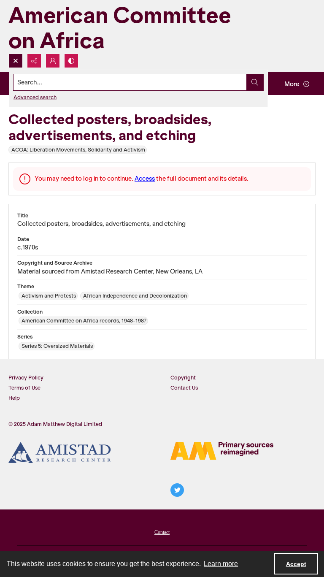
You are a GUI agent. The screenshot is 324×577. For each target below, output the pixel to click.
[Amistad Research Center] (59, 452)
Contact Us (184, 388)
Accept (296, 564)
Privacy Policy (25, 377)
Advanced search (35, 97)
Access (145, 178)
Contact (162, 532)
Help (14, 398)
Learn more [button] (221, 563)
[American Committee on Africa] (135, 26)
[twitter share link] (177, 490)
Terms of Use (24, 388)
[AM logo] (221, 451)
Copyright (183, 377)
